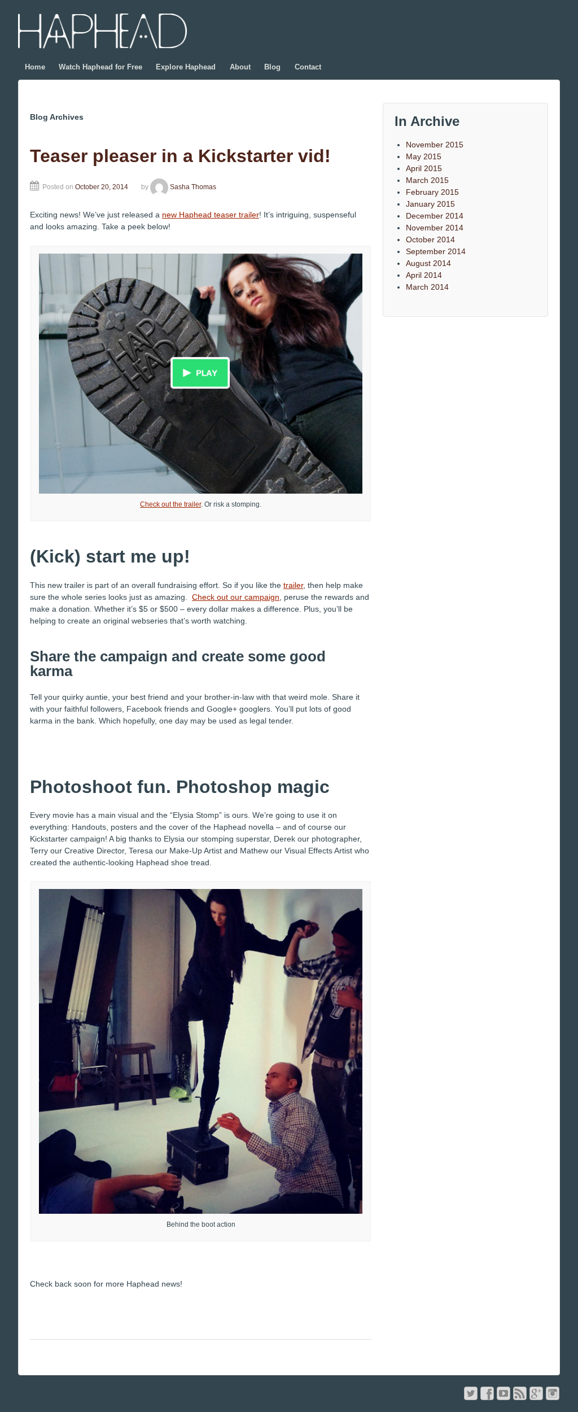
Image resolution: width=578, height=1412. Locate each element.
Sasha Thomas (193, 187)
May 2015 (423, 156)
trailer (293, 585)
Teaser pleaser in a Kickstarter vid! (180, 156)
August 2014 (428, 263)
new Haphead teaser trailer (210, 214)
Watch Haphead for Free (100, 67)
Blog (272, 67)
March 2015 (427, 180)
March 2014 (427, 286)
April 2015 (424, 168)
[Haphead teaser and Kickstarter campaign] (200, 372)
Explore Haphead (186, 67)
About (240, 67)
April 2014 (424, 275)
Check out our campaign (235, 597)
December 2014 (434, 215)
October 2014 (430, 239)
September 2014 (436, 251)
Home (35, 67)
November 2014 (434, 227)
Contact (308, 67)
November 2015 (434, 144)
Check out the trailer (170, 504)
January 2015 (430, 203)
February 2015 (432, 192)
